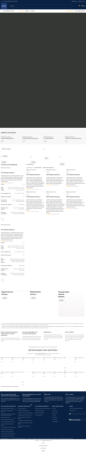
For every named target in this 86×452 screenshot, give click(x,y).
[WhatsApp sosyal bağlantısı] (70, 1)
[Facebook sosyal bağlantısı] (66, 1)
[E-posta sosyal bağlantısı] (68, 1)
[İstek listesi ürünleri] (76, 6)
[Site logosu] (4, 6)
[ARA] (71, 6)
